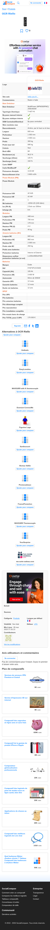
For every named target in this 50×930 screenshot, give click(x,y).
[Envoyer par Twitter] (33, 326)
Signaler (17, 326)
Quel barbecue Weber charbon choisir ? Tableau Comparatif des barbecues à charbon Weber (15, 859)
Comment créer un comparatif (13, 893)
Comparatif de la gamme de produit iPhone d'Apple (15, 744)
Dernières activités (9, 914)
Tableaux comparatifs (10, 899)
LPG (36, 624)
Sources (7, 612)
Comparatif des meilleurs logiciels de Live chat (14, 835)
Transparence (38, 893)
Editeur (30, 624)
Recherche (18, 3)
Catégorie (8, 618)
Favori (21, 31)
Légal (35, 896)
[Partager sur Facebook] (29, 326)
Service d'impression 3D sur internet (16, 699)
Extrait (6, 606)
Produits (11, 9)
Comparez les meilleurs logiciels (14, 896)
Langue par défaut (34, 618)
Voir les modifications (12, 644)
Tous (4, 9)
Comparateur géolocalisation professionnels (10, 768)
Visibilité (7, 624)
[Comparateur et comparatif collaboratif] (9, 3)
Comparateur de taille (10, 905)
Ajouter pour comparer (12, 335)
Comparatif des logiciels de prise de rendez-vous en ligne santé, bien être (15, 790)
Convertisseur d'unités (10, 902)
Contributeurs (10, 632)
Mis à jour (8, 627)
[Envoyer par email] (25, 326)
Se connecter (35, 3)
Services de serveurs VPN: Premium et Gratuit (15, 676)
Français (45, 3)
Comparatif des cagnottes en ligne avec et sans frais (15, 722)
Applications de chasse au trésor (15, 812)
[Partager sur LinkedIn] (36, 326)
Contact (36, 899)
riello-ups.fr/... (33, 97)
